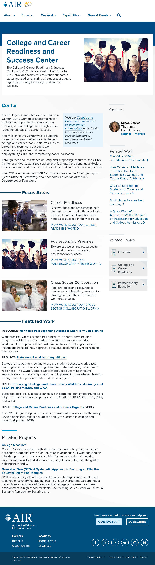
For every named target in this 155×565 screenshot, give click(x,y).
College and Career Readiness (126, 268)
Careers (17, 536)
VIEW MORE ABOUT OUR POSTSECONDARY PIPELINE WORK (74, 262)
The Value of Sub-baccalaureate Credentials (127, 158)
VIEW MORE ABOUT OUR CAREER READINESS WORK (73, 226)
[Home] (17, 4)
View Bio (140, 134)
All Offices (44, 546)
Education (124, 252)
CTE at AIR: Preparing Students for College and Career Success (126, 189)
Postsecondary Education (128, 284)
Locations (44, 536)
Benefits (17, 541)
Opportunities (21, 546)
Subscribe (137, 522)
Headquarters (47, 541)
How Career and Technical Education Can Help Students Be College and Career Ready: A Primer (127, 173)
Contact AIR (109, 522)
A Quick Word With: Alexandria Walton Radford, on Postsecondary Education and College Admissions (129, 217)
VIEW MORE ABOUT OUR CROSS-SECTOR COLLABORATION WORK (73, 306)
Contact (126, 134)
